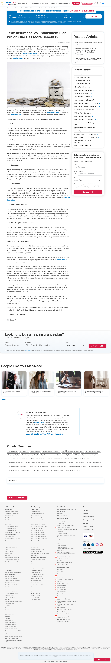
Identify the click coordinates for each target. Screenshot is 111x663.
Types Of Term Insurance (76, 462)
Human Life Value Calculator (37, 568)
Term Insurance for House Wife (38, 534)
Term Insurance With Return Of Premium (77, 459)
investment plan (16, 115)
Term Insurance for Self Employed (38, 536)
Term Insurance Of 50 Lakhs (77, 466)
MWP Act (76, 455)
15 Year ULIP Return (35, 597)
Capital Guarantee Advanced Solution (13, 636)
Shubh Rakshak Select (10, 519)
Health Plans (8, 605)
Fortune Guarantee (9, 536)
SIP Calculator (34, 564)
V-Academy (60, 560)
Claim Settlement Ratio (93, 451)
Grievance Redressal (62, 533)
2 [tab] (5, 399)
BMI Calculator (34, 589)
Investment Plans (35, 547)
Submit (93, 16)
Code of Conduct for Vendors (63, 527)
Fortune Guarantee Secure (11, 528)
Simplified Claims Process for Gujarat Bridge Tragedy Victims (65, 557)
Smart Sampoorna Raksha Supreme (13, 572)
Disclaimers (59, 595)
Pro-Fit (6, 612)
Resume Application (88, 529)
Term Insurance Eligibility (58, 466)
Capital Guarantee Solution (11, 628)
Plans (84, 507)
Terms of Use (60, 569)
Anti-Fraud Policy (61, 587)
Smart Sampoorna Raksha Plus (12, 557)
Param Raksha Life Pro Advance (12, 587)
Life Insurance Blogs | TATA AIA (22, 7)
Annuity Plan (67, 455)
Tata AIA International (62, 515)
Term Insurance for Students (37, 532)
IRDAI (58, 543)
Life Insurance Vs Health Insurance (39, 519)
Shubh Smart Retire (9, 603)
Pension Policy (35, 451)
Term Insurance (12, 451)
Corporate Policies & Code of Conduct (65, 525)
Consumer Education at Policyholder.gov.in (67, 529)
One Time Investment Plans (37, 549)
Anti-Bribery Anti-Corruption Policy (65, 609)
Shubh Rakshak (8, 517)
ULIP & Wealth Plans (10, 545)
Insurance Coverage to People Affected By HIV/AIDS (67, 602)
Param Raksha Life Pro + (10, 576)
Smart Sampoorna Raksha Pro (12, 559)
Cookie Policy (60, 573)
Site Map (85, 523)
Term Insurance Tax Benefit (30, 455)
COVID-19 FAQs (60, 531)
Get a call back (88, 192)
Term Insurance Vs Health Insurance (18, 470)
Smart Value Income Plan (10, 534)
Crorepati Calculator (35, 561)
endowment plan (53, 112)
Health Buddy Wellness (10, 624)
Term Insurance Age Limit (15, 462)
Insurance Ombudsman (62, 541)
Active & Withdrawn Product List (64, 613)
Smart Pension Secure (10, 597)
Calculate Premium (17, 497)
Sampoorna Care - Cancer (11, 607)
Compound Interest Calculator (38, 559)
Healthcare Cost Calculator (37, 584)
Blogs (12, 7)
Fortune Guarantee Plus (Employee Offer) (13, 641)
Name (20, 15)
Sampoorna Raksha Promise (11, 511)
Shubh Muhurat (8, 553)
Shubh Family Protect (10, 515)
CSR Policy (59, 581)
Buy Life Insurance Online (37, 517)
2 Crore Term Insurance (94, 462)
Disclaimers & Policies (63, 567)
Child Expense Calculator (36, 576)
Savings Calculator (35, 566)
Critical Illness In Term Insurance (38, 466)
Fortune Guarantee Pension (11, 593)
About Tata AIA (61, 507)
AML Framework (61, 607)
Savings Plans (34, 555)
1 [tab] (3, 399)
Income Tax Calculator (36, 582)
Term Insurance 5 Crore (73, 470)
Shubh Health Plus (9, 614)
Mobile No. (28, 342)
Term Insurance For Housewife (17, 466)
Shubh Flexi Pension (9, 595)
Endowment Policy (13, 455)
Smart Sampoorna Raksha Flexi (12, 561)
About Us (85, 510)
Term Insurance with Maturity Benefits (39, 526)
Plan (65, 15)
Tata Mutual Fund (61, 511)
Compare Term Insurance (54, 459)
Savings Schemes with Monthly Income (40, 553)
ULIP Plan (33, 591)
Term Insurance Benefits (89, 455)
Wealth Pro (7, 564)
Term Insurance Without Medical (35, 462)
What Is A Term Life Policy (75, 451)
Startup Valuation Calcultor (37, 578)
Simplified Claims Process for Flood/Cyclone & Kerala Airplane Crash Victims (66, 553)
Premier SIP (7, 549)
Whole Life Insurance (36, 515)
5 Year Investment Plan (36, 551)
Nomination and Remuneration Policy (65, 579)
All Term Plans (60, 523)
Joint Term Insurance (57, 470)
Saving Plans (8, 524)
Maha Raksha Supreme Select (12, 513)
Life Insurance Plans (35, 511)
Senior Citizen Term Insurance (57, 462)
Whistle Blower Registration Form (64, 562)
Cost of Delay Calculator (36, 587)
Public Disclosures (61, 591)
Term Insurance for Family (37, 530)
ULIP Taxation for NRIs (36, 599)
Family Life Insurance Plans (37, 513)
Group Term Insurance (37, 459)
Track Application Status (90, 520)
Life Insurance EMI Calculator (37, 574)
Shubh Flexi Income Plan (10, 543)
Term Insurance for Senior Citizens (39, 538)
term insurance (62, 259)
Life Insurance (24, 451)
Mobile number (41, 15)
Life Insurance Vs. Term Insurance (18, 459)
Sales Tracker (60, 550)
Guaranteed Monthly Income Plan (12, 538)
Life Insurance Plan (10, 507)
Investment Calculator (36, 580)
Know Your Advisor (61, 545)
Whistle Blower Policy (62, 585)
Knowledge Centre (62, 518)
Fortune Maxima (8, 568)
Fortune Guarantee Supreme (11, 526)
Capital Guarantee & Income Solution (13, 630)
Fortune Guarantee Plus (10, 530)
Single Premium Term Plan (40, 470)
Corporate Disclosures (62, 593)
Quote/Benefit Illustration (63, 621)
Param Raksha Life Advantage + (12, 580)
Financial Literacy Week (62, 564)
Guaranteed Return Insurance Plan (13, 532)
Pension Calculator (35, 572)
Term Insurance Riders (36, 540)
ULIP (63, 451)
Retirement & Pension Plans (11, 591)
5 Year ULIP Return (35, 595)
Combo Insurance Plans (10, 626)
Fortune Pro (7, 566)
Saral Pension (8, 599)
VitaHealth (7, 616)
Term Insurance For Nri (95, 466)
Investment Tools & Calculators (38, 557)
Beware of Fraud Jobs (62, 611)
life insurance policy (30, 53)
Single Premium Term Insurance (38, 524)
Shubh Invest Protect (10, 589)
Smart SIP (7, 555)
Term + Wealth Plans (10, 574)
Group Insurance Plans (62, 539)
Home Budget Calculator (36, 570)
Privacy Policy (32, 21)
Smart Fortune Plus (9, 551)
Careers (85, 513)
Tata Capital (60, 513)
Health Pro (7, 618)
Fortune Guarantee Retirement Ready (13, 601)
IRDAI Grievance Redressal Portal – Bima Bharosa (66, 536)
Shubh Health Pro (9, 620)
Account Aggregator (61, 521)
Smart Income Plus (9, 540)
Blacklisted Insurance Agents (63, 619)
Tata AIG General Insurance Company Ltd (66, 509)
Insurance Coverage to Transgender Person (65, 605)
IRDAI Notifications (61, 589)
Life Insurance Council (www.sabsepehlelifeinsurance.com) (65, 548)
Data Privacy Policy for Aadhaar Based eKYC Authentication (66, 576)
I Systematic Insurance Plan (11, 547)
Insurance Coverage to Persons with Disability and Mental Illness (65, 598)
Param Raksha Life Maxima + (11, 578)
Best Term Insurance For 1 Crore (50, 455)
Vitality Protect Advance (10, 622)
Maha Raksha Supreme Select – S (12, 522)
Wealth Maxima (8, 570)
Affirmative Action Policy (62, 583)
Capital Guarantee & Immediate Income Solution (14, 633)
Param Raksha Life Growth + (11, 584)
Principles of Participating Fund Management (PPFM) (64, 616)
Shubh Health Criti (9, 609)
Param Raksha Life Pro (10, 582)
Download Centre (88, 526)
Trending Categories (37, 507)
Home (8, 7)
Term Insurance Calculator (51, 451)
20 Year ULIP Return (35, 593)
